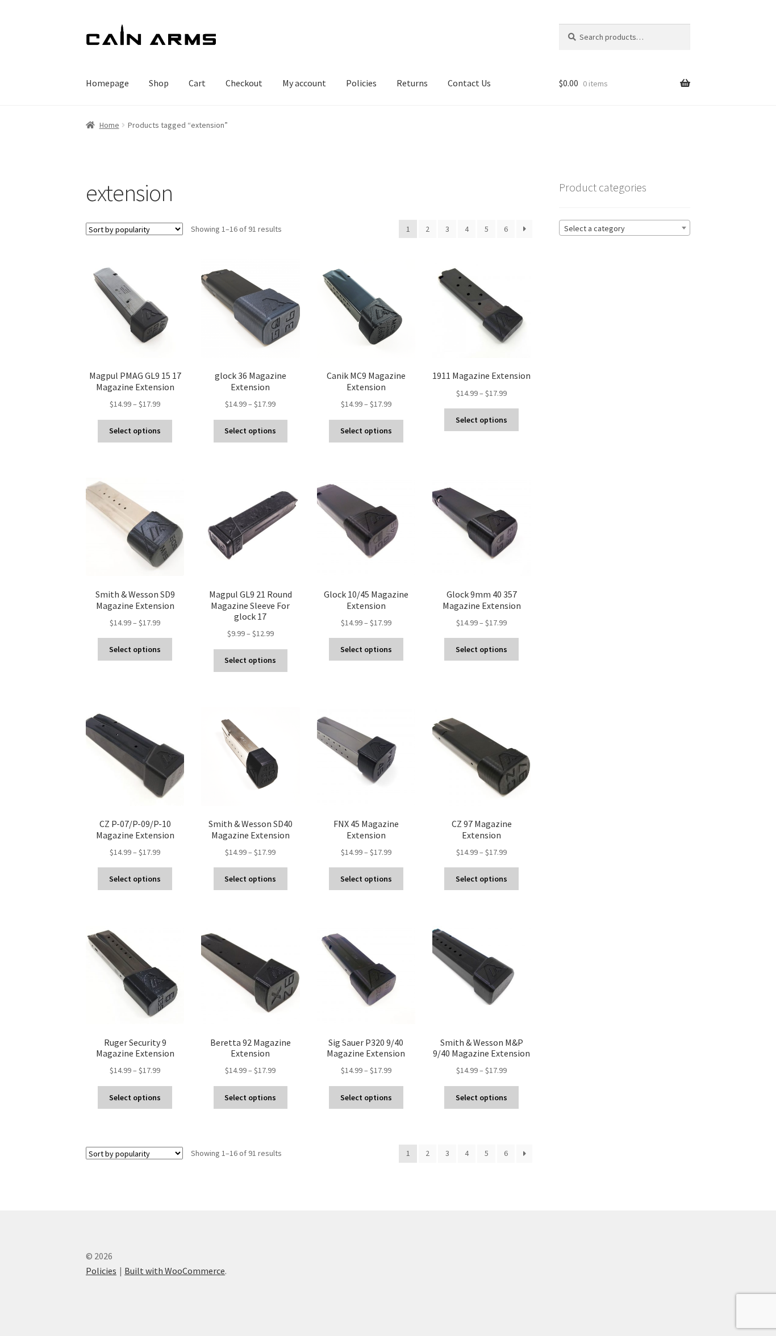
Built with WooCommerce (174, 1270)
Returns (412, 83)
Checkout (244, 83)
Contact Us (469, 83)
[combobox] (624, 228)
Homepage (107, 83)
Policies (361, 83)
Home (109, 125)
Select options (135, 430)
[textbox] (625, 228)
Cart (197, 83)
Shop (159, 83)
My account (304, 83)
